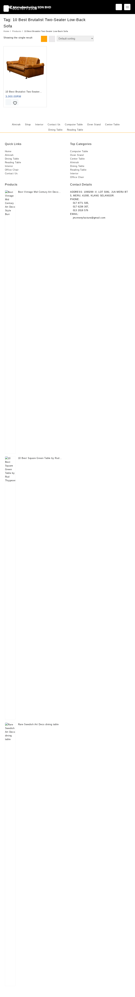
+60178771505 (23, 9)
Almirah (9, 155)
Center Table (77, 158)
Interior (9, 166)
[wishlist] (15, 102)
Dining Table (12, 158)
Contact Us (11, 173)
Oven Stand (77, 155)
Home (8, 151)
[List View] (52, 39)
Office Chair (12, 169)
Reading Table (13, 162)
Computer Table (79, 151)
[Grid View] (44, 39)
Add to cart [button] (8, 102)
